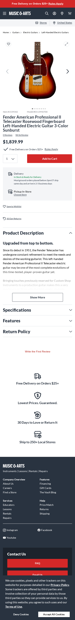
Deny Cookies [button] (21, 614)
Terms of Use (13, 606)
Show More (37, 297)
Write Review (21, 135)
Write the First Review (37, 351)
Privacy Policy (60, 584)
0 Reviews (7, 135)
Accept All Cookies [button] (54, 614)
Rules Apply (55, 3)
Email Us (37, 574)
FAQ (37, 563)
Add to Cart (49, 158)
